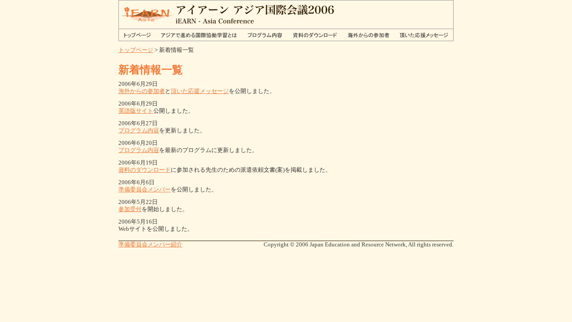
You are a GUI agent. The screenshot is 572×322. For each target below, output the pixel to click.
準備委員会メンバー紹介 (150, 244)
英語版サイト (135, 110)
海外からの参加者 (141, 91)
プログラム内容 (138, 130)
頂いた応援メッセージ (200, 91)
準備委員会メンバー (144, 189)
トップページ (135, 50)
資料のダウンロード (144, 169)
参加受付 (130, 209)
